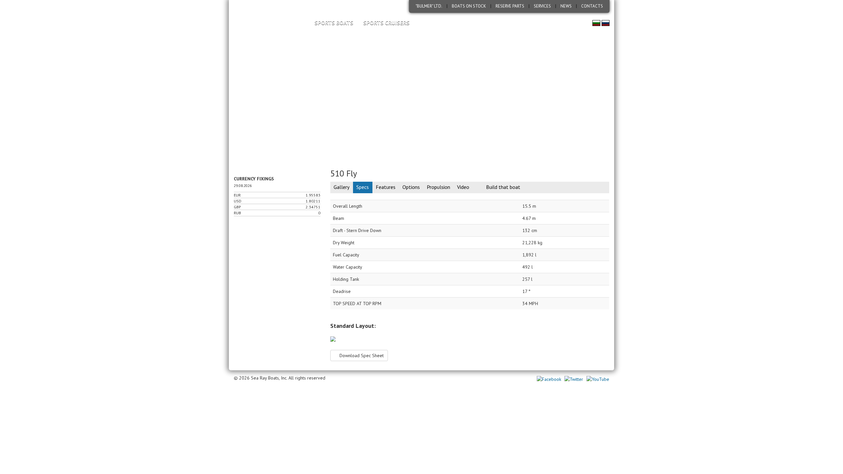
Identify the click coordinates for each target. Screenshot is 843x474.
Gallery (341, 187)
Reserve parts (510, 6)
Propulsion (438, 187)
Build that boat (503, 187)
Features (385, 187)
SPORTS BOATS (333, 22)
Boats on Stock (469, 6)
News (566, 6)
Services (542, 6)
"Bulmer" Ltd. (429, 6)
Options (411, 187)
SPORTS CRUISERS (386, 22)
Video (463, 187)
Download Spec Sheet (361, 355)
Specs (362, 187)
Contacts (592, 6)
